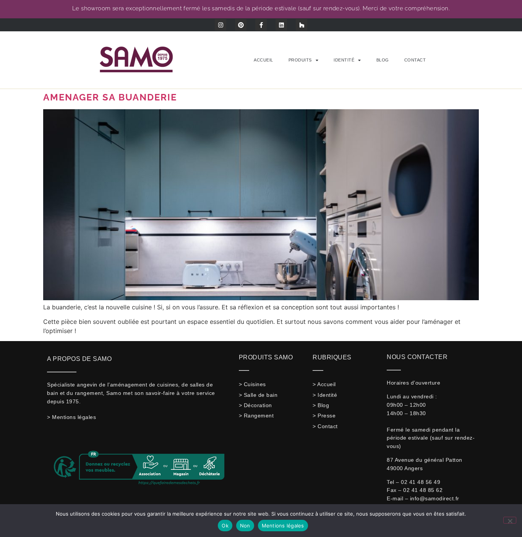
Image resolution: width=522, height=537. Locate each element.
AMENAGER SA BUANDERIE (110, 97)
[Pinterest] (240, 25)
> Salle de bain (258, 395)
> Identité (325, 395)
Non (245, 525)
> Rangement (256, 415)
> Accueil (324, 384)
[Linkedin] (281, 25)
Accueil (263, 60)
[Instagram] (220, 25)
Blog (382, 60)
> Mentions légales (71, 417)
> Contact (325, 426)
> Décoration (255, 405)
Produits (300, 60)
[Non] (509, 520)
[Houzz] (301, 25)
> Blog (321, 405)
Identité (344, 60)
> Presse (324, 415)
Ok (225, 525)
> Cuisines (252, 384)
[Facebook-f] (261, 25)
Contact (415, 60)
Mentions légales (283, 525)
